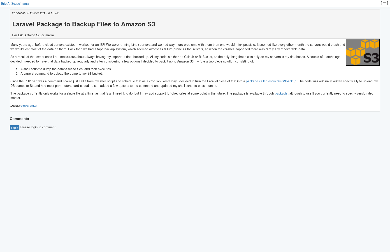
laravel (33, 105)
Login (14, 127)
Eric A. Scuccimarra (15, 3)
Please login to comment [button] (33, 127)
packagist (281, 93)
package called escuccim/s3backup (271, 81)
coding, (25, 105)
